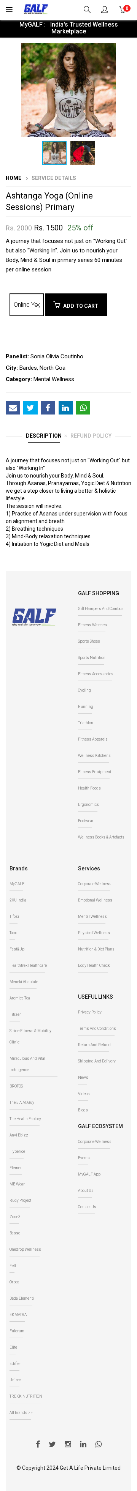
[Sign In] (105, 10)
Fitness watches (92, 625)
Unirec (15, 1380)
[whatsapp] (98, 1445)
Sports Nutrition (91, 658)
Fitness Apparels (93, 739)
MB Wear (17, 1184)
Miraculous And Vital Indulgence (27, 1064)
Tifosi (14, 916)
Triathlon (85, 723)
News (83, 1077)
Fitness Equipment (94, 772)
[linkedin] (83, 1445)
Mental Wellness (92, 916)
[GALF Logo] (36, 8)
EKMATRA (18, 1315)
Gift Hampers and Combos (101, 609)
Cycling (84, 690)
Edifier (15, 1364)
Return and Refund (94, 1045)
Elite (13, 1347)
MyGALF (17, 884)
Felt (13, 1266)
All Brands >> (21, 1413)
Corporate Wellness (95, 884)
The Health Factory (25, 1119)
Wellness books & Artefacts (101, 837)
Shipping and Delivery (97, 1061)
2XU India (18, 900)
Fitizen (16, 1014)
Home (13, 178)
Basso (15, 1233)
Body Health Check (94, 965)
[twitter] (52, 1445)
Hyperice (17, 1151)
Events (84, 1158)
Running (85, 707)
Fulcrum (17, 1331)
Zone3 (15, 1217)
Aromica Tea (20, 998)
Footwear (86, 821)
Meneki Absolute (24, 982)
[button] (124, 50)
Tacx (13, 933)
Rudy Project (20, 1200)
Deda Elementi (22, 1298)
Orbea (14, 1282)
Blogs (83, 1110)
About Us (86, 1190)
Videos (84, 1094)
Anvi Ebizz (19, 1135)
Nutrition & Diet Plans (96, 949)
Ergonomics (88, 804)
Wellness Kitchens (94, 755)
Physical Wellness (94, 933)
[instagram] (68, 1445)
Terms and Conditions (97, 1028)
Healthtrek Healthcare (28, 965)
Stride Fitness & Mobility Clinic (30, 1036)
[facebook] (38, 1445)
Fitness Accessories (95, 674)
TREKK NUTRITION (26, 1396)
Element (17, 1168)
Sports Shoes (89, 641)
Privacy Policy (90, 1012)
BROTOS (16, 1086)
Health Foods (89, 788)
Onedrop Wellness (25, 1249)
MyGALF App (89, 1174)
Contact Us (87, 1207)
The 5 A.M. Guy (22, 1102)
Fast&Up (17, 949)
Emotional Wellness (95, 900)
